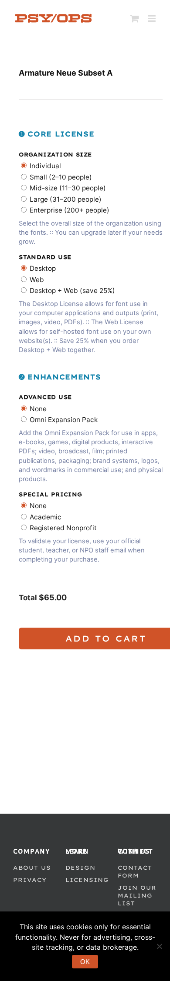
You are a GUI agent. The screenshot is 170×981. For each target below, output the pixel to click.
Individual (45, 166)
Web (37, 280)
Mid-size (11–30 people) (68, 188)
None (38, 409)
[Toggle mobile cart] (134, 18)
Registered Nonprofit (63, 528)
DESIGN (80, 867)
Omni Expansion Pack (64, 420)
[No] (159, 946)
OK (85, 961)
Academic (45, 517)
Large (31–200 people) (66, 199)
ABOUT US (32, 867)
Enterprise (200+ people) (69, 210)
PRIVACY (30, 879)
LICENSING (87, 879)
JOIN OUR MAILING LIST (137, 895)
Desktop (43, 268)
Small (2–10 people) (61, 177)
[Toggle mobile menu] (152, 18)
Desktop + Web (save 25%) (72, 290)
